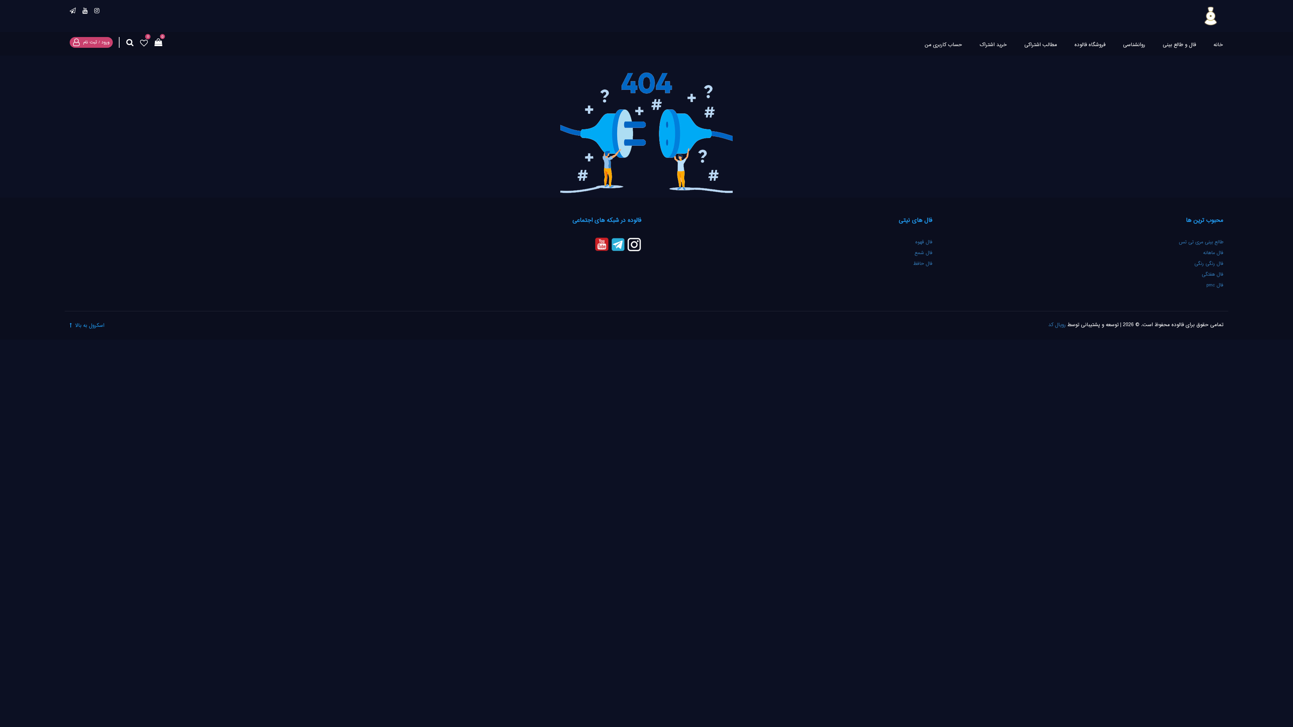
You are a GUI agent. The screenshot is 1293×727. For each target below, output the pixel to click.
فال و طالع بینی (1179, 44)
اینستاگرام (96, 11)
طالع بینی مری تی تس (1201, 242)
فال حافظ (921, 263)
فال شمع (923, 253)
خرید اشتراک (993, 44)
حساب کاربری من (943, 44)
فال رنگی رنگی (1208, 263)
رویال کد (1057, 325)
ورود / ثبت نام (96, 42)
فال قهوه (923, 242)
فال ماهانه (1213, 253)
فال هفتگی (1212, 274)
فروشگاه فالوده (1089, 44)
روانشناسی (1134, 44)
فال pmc (1214, 285)
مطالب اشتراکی (1040, 44)
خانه (1218, 44)
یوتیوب (85, 11)
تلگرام (73, 11)
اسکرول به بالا (89, 325)
